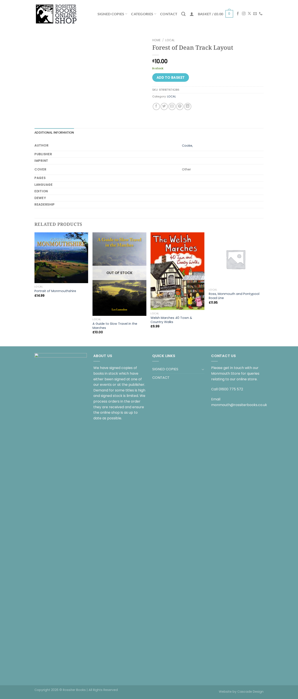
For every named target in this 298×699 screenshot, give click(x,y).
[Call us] (260, 14)
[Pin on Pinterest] (179, 106)
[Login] (192, 14)
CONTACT (168, 14)
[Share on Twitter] (164, 106)
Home (156, 40)
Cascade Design (250, 691)
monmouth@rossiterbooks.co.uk (239, 404)
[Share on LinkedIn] (187, 106)
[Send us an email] (255, 14)
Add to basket (171, 77)
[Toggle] (203, 369)
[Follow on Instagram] (243, 14)
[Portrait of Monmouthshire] (61, 257)
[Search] (183, 14)
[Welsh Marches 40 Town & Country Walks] (177, 271)
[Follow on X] (249, 14)
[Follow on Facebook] (238, 14)
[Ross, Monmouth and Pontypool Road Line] (236, 259)
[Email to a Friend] (172, 106)
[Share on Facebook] (156, 106)
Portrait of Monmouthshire (55, 291)
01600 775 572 (231, 389)
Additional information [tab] (54, 132)
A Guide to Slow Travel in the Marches (114, 326)
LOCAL (170, 40)
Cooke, (187, 145)
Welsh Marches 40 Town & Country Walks (171, 320)
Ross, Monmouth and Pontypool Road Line (234, 296)
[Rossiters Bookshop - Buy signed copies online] (56, 13)
